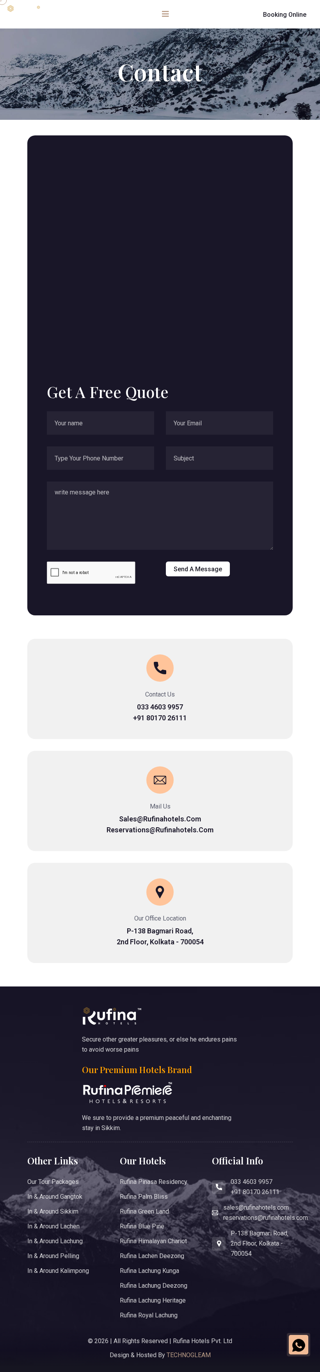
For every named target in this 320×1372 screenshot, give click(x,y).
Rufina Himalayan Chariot (153, 1241)
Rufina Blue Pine (142, 1226)
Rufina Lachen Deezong (152, 1256)
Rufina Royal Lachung (149, 1315)
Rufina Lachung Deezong (153, 1285)
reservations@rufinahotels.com (160, 830)
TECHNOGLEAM (189, 1355)
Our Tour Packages (53, 1181)
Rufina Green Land (144, 1211)
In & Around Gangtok (54, 1196)
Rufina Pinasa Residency (153, 1181)
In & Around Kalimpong (58, 1270)
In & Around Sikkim (52, 1211)
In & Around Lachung (55, 1241)
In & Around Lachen (53, 1226)
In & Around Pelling (53, 1256)
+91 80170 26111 (160, 718)
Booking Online (284, 14)
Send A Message (198, 569)
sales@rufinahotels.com (160, 819)
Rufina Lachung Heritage (153, 1300)
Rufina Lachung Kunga (149, 1270)
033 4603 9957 (160, 707)
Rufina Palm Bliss (144, 1196)
